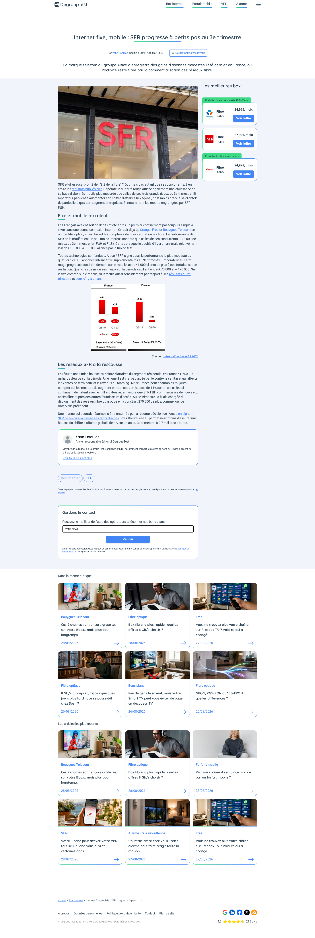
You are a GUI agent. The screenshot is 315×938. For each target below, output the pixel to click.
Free (155, 230)
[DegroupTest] (71, 4)
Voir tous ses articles (77, 458)
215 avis (251, 921)
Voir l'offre (243, 118)
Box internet (175, 4)
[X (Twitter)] (247, 912)
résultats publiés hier (87, 189)
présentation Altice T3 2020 (180, 356)
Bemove (107, 921)
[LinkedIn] (232, 912)
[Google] (225, 912)
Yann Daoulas (120, 52)
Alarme (241, 4)
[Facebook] (239, 912)
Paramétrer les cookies (127, 921)
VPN (224, 4)
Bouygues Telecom (177, 230)
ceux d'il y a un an (88, 278)
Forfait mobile (202, 4)
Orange (145, 230)
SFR (89, 478)
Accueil (62, 900)
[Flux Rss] (254, 912)
